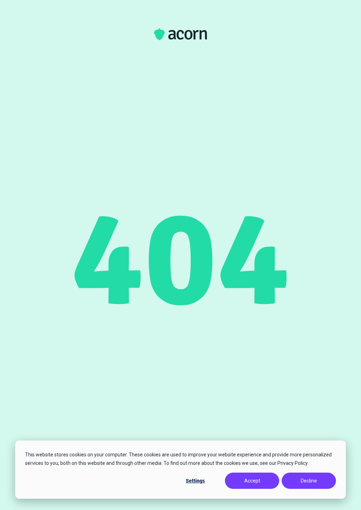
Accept (252, 481)
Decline (309, 481)
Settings (195, 481)
